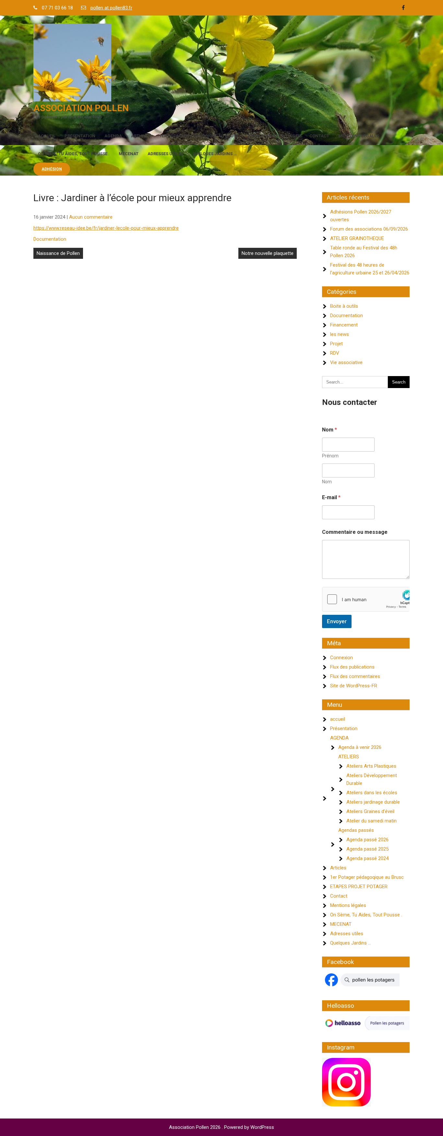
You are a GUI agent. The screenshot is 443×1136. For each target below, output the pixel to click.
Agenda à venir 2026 (359, 747)
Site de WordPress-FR (353, 686)
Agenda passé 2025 (367, 849)
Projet (336, 344)
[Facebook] (403, 8)
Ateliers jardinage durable (373, 802)
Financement (344, 325)
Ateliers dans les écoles (371, 793)
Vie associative (346, 362)
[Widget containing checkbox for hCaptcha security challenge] (366, 599)
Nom (327, 481)
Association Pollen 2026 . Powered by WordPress (221, 1127)
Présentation (80, 135)
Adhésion (52, 169)
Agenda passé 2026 (367, 840)
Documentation (49, 239)
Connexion (341, 657)
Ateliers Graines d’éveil (370, 811)
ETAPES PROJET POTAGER (274, 135)
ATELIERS (348, 757)
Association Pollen (81, 108)
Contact (319, 135)
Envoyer (337, 621)
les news (339, 334)
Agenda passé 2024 (367, 858)
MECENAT (128, 153)
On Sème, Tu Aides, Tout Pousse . (74, 153)
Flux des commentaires (355, 676)
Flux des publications (352, 667)
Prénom (330, 455)
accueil (46, 135)
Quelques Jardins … (214, 153)
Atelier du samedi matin (371, 821)
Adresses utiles (165, 153)
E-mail (331, 497)
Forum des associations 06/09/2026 (369, 229)
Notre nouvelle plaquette (267, 253)
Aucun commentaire (91, 217)
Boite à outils (344, 306)
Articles (140, 135)
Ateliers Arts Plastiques (371, 766)
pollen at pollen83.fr (111, 8)
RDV (334, 353)
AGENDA (113, 135)
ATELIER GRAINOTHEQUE (357, 238)
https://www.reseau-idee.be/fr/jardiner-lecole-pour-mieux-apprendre (106, 228)
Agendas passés (356, 830)
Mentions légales (358, 135)
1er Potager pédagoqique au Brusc (199, 135)
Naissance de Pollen (58, 253)
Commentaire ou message (355, 532)
